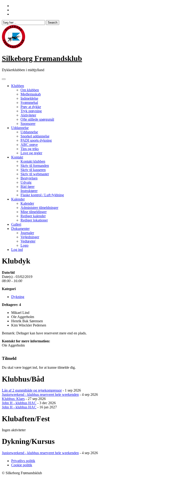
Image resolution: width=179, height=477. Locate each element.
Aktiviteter (28, 115)
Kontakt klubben (33, 161)
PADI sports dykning (36, 140)
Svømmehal (29, 103)
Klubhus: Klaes (13, 399)
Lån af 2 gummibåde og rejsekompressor (32, 390)
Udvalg (26, 182)
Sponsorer (28, 124)
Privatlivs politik (23, 461)
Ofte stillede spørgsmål (37, 119)
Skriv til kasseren (33, 170)
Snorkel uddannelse (35, 136)
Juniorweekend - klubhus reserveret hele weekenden (40, 394)
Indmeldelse (29, 98)
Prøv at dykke (31, 107)
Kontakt (17, 157)
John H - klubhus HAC (19, 403)
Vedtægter (28, 241)
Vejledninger (30, 237)
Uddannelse (20, 128)
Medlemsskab (31, 94)
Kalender (18, 199)
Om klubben (30, 90)
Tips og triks (30, 149)
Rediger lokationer (34, 220)
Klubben (17, 86)
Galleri (16, 224)
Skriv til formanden (35, 166)
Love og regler (31, 153)
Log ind (17, 250)
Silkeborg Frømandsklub (42, 58)
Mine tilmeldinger (34, 212)
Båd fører (27, 187)
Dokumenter (20, 229)
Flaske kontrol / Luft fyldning (42, 195)
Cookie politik (21, 465)
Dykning (17, 297)
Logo (24, 245)
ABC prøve (29, 145)
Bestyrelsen (29, 178)
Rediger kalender (33, 216)
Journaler (27, 233)
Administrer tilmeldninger (39, 208)
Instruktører (29, 191)
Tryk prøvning (31, 111)
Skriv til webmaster (35, 174)
